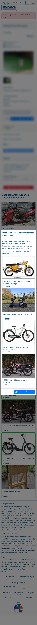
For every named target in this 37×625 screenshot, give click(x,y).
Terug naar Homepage (25, 392)
